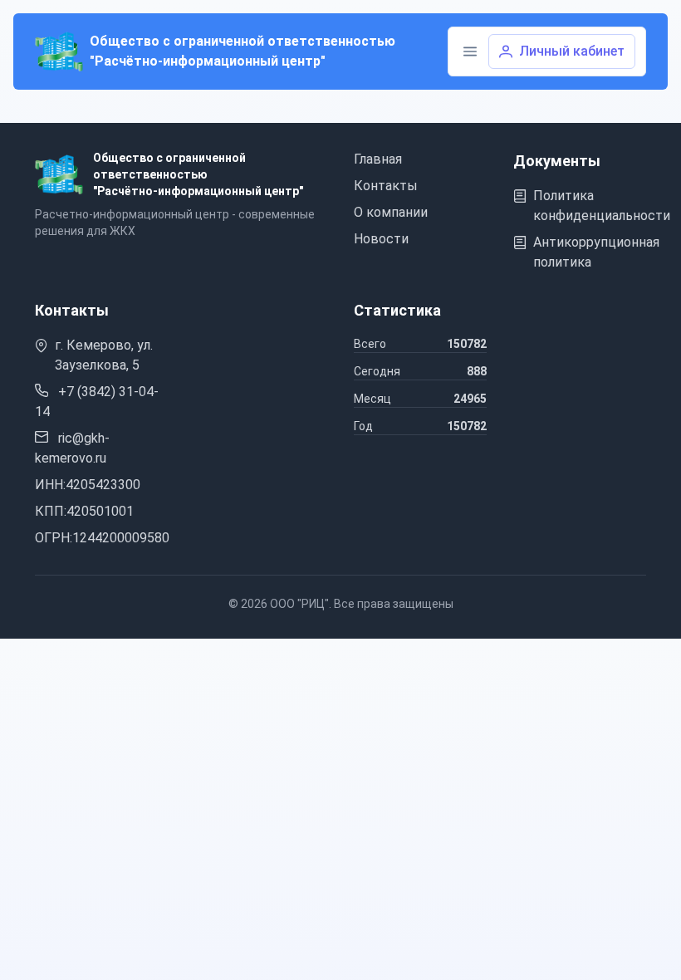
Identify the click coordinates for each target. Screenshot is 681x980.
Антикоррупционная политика (596, 252)
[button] (470, 51)
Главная (378, 159)
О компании (391, 212)
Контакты (386, 186)
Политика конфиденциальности (601, 205)
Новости (381, 239)
